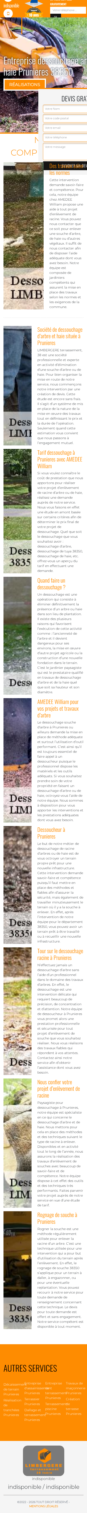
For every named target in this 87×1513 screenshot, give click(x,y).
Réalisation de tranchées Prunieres (12, 1407)
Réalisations (24, 84)
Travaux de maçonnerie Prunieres (75, 1388)
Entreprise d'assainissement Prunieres (33, 1388)
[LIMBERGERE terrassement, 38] (43, 1458)
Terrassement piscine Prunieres (54, 1409)
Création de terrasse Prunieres (73, 1406)
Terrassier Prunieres (32, 1401)
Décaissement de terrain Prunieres (12, 1389)
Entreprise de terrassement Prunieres (54, 1390)
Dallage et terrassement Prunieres (33, 1415)
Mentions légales (43, 1506)
